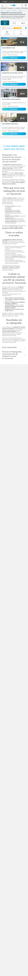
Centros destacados (5, 22)
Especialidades (3, 8)
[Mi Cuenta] (2, 5)
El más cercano (23, 22)
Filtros (21, 34)
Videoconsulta (10, 8)
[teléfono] (6, 5)
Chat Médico (17, 8)
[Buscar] (22, 5)
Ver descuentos (12, 28)
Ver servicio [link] (14, 57)
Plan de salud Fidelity (24, 8)
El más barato (14, 22)
